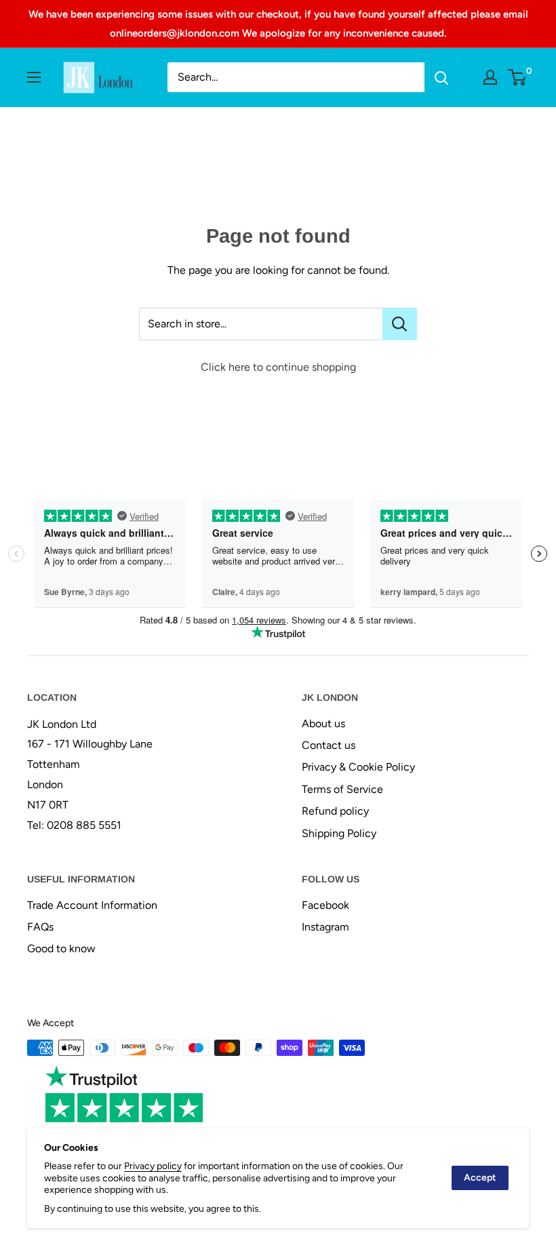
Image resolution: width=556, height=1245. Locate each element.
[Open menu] (34, 77)
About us (323, 723)
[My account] (490, 77)
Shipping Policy (339, 833)
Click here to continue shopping (278, 367)
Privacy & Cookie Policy (358, 766)
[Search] (441, 77)
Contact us (328, 745)
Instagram (325, 926)
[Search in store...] (399, 324)
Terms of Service (342, 789)
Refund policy (335, 810)
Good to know (61, 948)
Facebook (325, 905)
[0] (517, 77)
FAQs (40, 926)
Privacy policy (153, 1166)
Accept (480, 1177)
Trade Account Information (92, 905)
